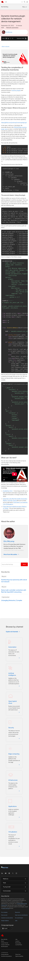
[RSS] (26, 38)
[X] (13, 874)
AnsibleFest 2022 (8, 491)
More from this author (10, 554)
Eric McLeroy (9, 32)
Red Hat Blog (4, 7)
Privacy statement (5, 954)
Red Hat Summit (4, 946)
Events (2, 941)
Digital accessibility (19, 956)
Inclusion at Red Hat (5, 944)
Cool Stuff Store (18, 944)
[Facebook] (9, 874)
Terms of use (17, 954)
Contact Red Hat (4, 943)
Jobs (16, 920)
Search (24, 564)
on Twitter (5, 508)
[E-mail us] (12, 38)
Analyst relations (5, 920)
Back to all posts (5, 46)
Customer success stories (7, 917)
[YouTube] (6, 874)
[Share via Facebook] (6, 38)
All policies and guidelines (6, 956)
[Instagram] (16, 874)
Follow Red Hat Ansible (9, 506)
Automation (12, 647)
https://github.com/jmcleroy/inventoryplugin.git (14, 122)
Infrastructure (12, 780)
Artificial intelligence (12, 674)
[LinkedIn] (2, 874)
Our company (4, 912)
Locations (17, 941)
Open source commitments (21, 915)
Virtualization (12, 832)
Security (11, 728)
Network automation (12, 27)
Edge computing (13, 754)
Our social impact (19, 917)
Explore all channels (12, 632)
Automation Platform (21, 506)
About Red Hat (4, 939)
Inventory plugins (16, 90)
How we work (4, 915)
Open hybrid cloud (12, 702)
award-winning (5, 908)
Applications (12, 806)
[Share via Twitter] (10, 38)
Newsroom (17, 912)
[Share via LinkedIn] (8, 38)
